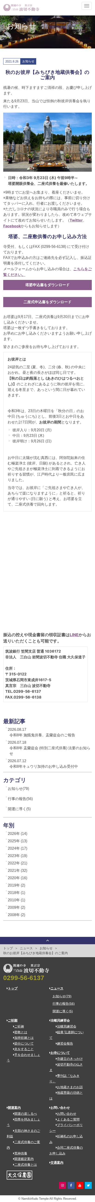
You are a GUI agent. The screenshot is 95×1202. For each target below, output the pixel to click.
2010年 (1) (16, 900)
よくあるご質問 (68, 1119)
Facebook (12, 226)
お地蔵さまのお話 (70, 1087)
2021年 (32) (17, 870)
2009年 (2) (16, 907)
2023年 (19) (17, 856)
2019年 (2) (16, 885)
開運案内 (14, 1107)
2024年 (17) (17, 848)
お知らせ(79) (18, 789)
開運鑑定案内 (24, 1159)
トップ (8, 948)
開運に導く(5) (19, 809)
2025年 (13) (17, 841)
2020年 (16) (17, 878)
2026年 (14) (17, 834)
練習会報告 (65, 1043)
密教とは (20, 1032)
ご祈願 (13, 1020)
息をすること (24, 1049)
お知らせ (46, 948)
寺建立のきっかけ (70, 1059)
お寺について (60, 1053)
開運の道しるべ (25, 1113)
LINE (74, 634)
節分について (24, 1043)
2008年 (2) (16, 915)
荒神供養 (20, 1153)
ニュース (26, 948)
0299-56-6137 (23, 977)
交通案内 (56, 1162)
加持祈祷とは (24, 1038)
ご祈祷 (19, 1026)
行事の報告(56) (20, 799)
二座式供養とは (25, 1164)
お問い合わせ (66, 1113)
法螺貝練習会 (66, 1026)
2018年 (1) (16, 893)
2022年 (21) (17, 863)
